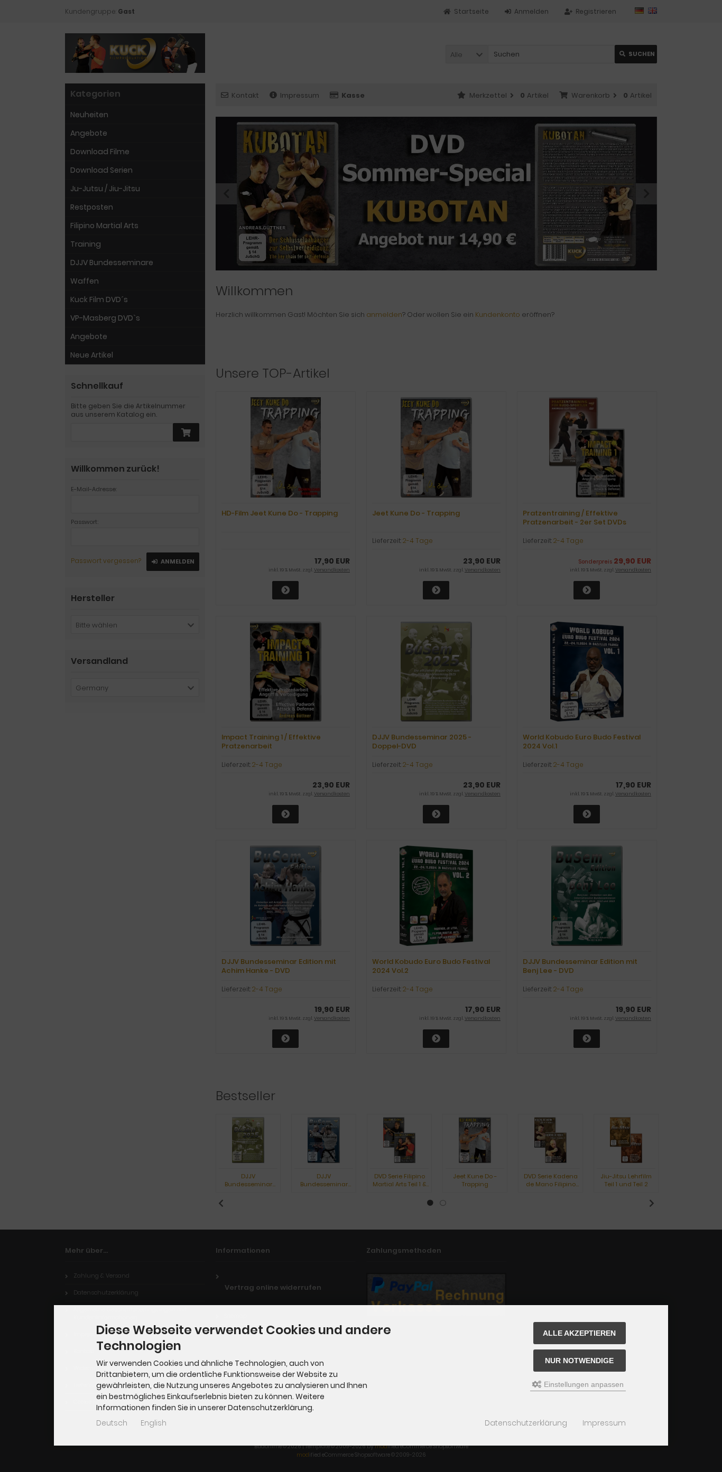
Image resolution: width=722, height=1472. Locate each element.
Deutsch (111, 1423)
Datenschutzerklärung (526, 1423)
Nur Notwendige (579, 1360)
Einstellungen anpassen (583, 1384)
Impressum (604, 1423)
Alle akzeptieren (579, 1333)
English (153, 1423)
